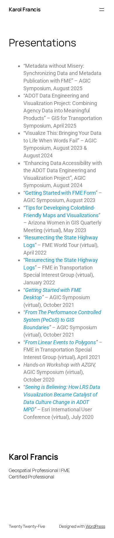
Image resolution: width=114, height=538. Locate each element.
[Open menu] (101, 9)
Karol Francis (25, 9)
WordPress (95, 526)
